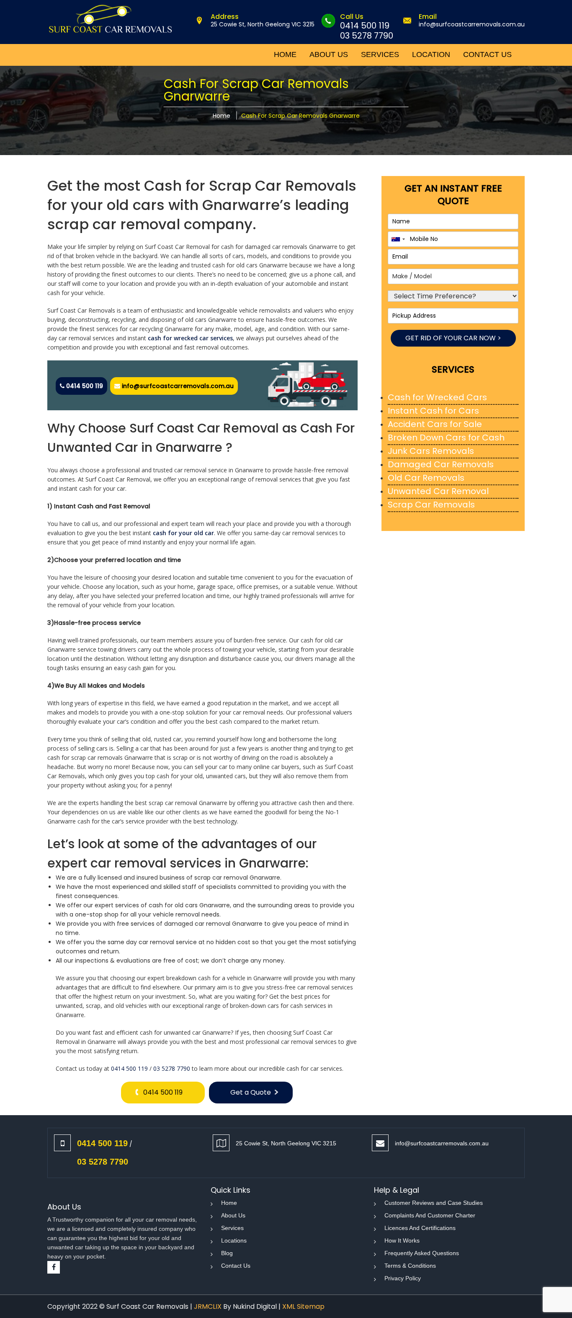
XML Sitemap (303, 1306)
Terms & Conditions (410, 1265)
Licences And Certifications (420, 1228)
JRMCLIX (208, 1306)
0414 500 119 (364, 25)
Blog (227, 1253)
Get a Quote (250, 1092)
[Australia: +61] (397, 239)
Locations (234, 1240)
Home (221, 115)
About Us (233, 1215)
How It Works (402, 1240)
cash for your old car (183, 533)
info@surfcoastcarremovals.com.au (472, 24)
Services (232, 1228)
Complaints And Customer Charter (429, 1215)
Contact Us (235, 1265)
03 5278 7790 (366, 35)
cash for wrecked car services (190, 338)
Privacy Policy (402, 1278)
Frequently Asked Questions (421, 1253)
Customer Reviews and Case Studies (433, 1202)
